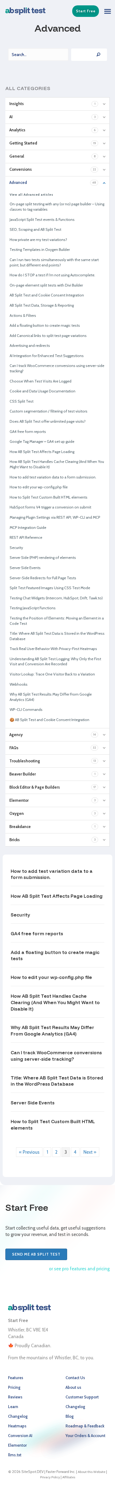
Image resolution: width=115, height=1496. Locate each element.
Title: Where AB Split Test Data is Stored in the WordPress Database (57, 636)
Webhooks (19, 684)
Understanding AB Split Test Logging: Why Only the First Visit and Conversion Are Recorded (55, 661)
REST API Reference (26, 537)
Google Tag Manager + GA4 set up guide (42, 441)
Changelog (18, 1416)
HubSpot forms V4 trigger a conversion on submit (50, 507)
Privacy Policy (50, 1477)
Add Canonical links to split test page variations (48, 335)
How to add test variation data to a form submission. (53, 477)
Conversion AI (20, 1435)
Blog (70, 1416)
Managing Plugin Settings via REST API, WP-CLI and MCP (55, 517)
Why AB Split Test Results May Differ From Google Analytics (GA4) (51, 697)
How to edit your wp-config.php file (39, 487)
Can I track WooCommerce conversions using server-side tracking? (57, 368)
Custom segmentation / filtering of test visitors (48, 411)
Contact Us (75, 1377)
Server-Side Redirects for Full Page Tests (43, 578)
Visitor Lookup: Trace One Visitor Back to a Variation (52, 674)
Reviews (15, 1397)
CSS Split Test (21, 401)
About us (73, 1387)
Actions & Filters (23, 315)
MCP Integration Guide (28, 527)
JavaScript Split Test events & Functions (42, 219)
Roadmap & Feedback (85, 1426)
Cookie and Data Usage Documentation (42, 391)
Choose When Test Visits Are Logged (40, 381)
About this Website (91, 1472)
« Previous (29, 1152)
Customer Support (82, 1397)
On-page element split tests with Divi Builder (46, 285)
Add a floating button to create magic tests (45, 325)
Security (16, 547)
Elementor (17, 1445)
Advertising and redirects (30, 345)
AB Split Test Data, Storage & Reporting (42, 305)
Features (15, 1377)
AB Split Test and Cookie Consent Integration (47, 295)
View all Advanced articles (31, 194)
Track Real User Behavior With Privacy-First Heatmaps (53, 648)
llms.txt (14, 1455)
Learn (13, 1406)
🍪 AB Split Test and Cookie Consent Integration (49, 719)
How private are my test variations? (38, 239)
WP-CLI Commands (26, 709)
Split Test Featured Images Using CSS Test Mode (50, 587)
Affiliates (68, 1477)
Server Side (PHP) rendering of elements (43, 557)
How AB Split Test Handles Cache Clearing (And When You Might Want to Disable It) (57, 464)
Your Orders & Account (85, 1435)
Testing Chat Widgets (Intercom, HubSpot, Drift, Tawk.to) (56, 598)
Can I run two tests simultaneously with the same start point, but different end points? (54, 262)
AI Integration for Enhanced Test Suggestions (47, 355)
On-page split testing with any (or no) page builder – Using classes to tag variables (57, 207)
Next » (89, 1152)
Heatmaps (17, 1426)
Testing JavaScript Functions (33, 608)
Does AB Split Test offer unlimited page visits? (48, 421)
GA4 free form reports (28, 431)
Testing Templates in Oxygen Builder (40, 249)
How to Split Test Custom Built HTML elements (48, 497)
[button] (106, 10)
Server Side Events (25, 567)
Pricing (14, 1387)
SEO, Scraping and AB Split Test (35, 229)
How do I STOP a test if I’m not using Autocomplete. (52, 275)
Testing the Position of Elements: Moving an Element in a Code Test (57, 621)
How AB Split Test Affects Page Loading (42, 451)
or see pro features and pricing (79, 1268)
